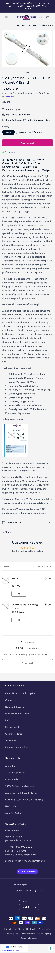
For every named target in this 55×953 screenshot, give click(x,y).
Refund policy (45, 929)
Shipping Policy (13, 813)
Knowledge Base (13, 727)
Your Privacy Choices (17, 947)
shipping (26, 654)
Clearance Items (13, 733)
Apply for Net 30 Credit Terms (21, 793)
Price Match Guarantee (17, 713)
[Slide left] (21, 73)
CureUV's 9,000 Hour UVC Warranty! (24, 799)
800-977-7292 (24, 846)
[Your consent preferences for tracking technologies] (50, 948)
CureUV (15, 929)
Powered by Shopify (27, 929)
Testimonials (11, 740)
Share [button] (8, 532)
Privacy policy (12, 933)
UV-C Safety (11, 806)
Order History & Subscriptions (20, 693)
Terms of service (28, 933)
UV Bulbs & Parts (25, 25)
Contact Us (10, 700)
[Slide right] (34, 73)
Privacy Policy (12, 779)
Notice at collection (10, 950)
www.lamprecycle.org (23, 470)
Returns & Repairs (14, 706)
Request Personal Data (17, 747)
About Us (10, 766)
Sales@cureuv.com (26, 854)
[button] (6, 17)
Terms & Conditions (15, 772)
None (8, 132)
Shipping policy (44, 933)
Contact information (29, 938)
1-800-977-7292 (36, 8)
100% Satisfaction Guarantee (20, 786)
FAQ (7, 720)
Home (12, 25)
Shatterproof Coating (30, 132)
